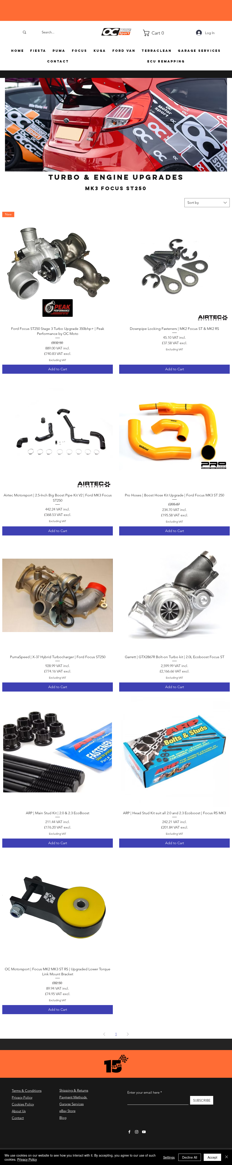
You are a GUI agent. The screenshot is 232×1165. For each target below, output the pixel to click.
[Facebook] (129, 1132)
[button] (145, 33)
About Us (19, 1111)
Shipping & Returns (73, 1090)
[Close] (226, 1157)
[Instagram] (136, 1132)
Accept (212, 1157)
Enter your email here (143, 1092)
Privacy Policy (22, 1097)
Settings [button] (169, 1157)
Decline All (189, 1157)
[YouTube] (144, 1132)
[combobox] (207, 202)
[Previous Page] (104, 1034)
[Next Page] (127, 1034)
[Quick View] (174, 267)
